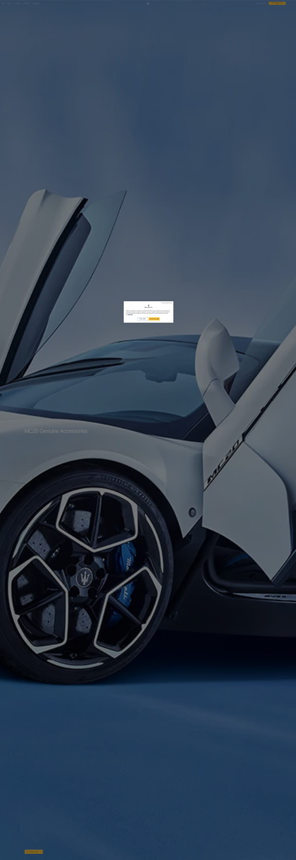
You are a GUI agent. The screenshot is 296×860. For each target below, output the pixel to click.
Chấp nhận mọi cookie (154, 318)
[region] (148, 312)
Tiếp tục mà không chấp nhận (167, 302)
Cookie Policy (130, 314)
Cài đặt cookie (142, 318)
